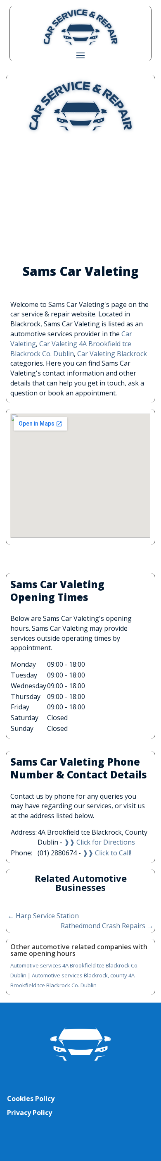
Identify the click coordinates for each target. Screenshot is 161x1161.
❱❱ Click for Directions (99, 842)
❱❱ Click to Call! (107, 852)
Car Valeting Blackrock (112, 353)
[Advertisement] (81, 200)
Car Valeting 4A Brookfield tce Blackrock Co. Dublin (70, 348)
